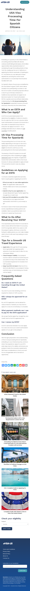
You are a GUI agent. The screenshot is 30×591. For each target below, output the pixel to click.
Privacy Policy (6, 551)
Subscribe (23, 570)
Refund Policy (6, 553)
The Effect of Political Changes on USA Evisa (15, 465)
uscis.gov (18, 583)
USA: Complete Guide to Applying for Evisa (15, 488)
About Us (5, 556)
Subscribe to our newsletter (10, 563)
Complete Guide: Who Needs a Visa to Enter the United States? (15, 512)
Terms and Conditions (9, 549)
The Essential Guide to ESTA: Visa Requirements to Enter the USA (15, 419)
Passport (4, 521)
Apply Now (7, 529)
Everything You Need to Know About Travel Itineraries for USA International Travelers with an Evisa (15, 443)
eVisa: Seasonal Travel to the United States (15, 395)
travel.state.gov (10, 583)
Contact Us (6, 558)
